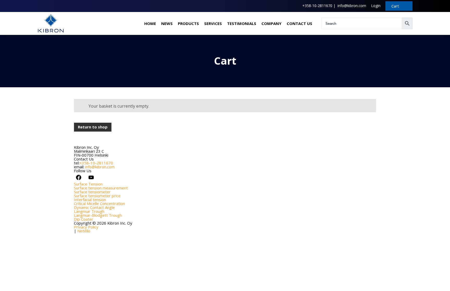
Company (271, 23)
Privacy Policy (86, 227)
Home (150, 23)
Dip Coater (83, 219)
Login (375, 6)
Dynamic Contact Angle (94, 207)
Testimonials (241, 23)
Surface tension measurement (101, 187)
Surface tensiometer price (97, 195)
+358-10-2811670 (317, 5)
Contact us (299, 23)
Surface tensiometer (92, 191)
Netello (83, 230)
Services (213, 23)
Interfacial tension (90, 199)
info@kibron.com (352, 5)
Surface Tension (88, 184)
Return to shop (93, 126)
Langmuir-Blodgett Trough (98, 215)
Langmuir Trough (89, 211)
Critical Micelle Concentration (99, 203)
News (167, 23)
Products (188, 23)
